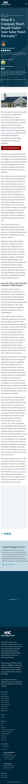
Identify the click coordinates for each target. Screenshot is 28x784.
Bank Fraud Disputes (5, 696)
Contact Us (3, 717)
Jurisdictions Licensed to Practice (7, 729)
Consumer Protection (5, 698)
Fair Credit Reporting (5, 702)
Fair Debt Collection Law (5, 704)
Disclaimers (3, 735)
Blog (7, 14)
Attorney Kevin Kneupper (8, 48)
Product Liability (4, 708)
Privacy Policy (3, 737)
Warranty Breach (4, 710)
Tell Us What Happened (11, 148)
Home (2, 14)
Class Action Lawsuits (5, 700)
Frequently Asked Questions (6, 731)
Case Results (3, 727)
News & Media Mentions (5, 733)
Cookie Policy (3, 739)
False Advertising (4, 706)
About (2, 723)
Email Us (5, 749)
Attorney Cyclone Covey (7, 66)
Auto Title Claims (4, 694)
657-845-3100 (10, 565)
